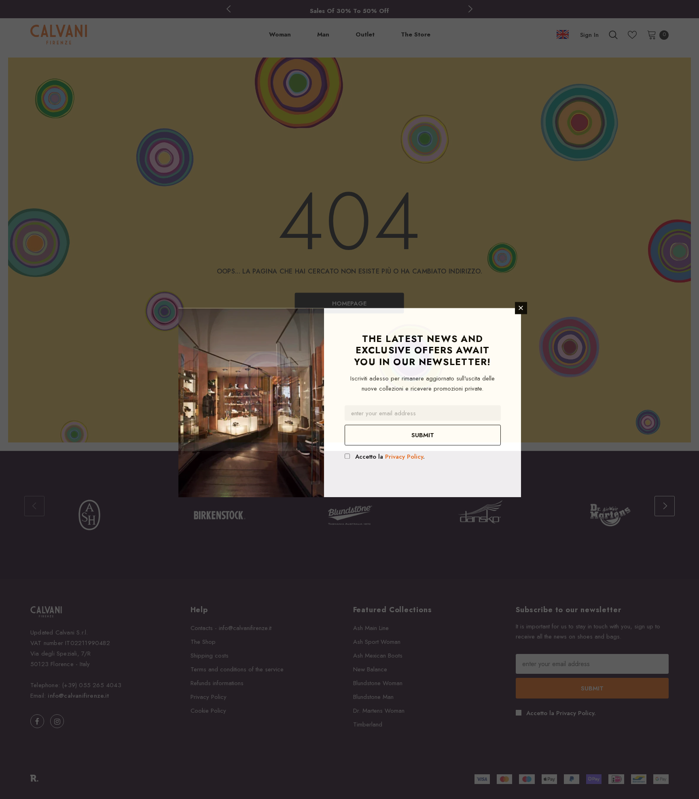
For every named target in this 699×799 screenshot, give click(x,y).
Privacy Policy (404, 456)
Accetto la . (390, 456)
